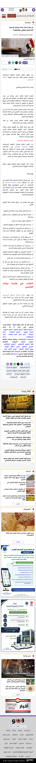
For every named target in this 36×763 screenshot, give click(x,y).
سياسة (20, 730)
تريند (6, 743)
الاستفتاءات (13, 377)
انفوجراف (29, 747)
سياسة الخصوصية (11, 756)
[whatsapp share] (13, 62)
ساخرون (21, 743)
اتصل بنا (21, 756)
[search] (2, 10)
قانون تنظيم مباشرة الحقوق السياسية (18, 371)
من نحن (28, 756)
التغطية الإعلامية (21, 146)
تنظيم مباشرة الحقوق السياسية (14, 295)
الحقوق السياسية (11, 367)
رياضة (14, 730)
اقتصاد (8, 730)
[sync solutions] (29, 761)
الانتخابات (9, 374)
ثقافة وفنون (29, 734)
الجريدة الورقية (8, 747)
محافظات (15, 734)
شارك (24, 63)
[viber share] (7, 364)
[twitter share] (16, 62)
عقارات (14, 739)
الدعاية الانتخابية (25, 367)
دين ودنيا (28, 743)
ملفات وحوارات (19, 747)
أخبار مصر (27, 730)
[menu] (33, 10)
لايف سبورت (7, 752)
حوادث (22, 734)
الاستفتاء (23, 377)
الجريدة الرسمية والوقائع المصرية (23, 752)
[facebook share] (20, 62)
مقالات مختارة (22, 739)
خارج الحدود (6, 734)
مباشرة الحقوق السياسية (22, 374)
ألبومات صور (13, 743)
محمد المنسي (28, 59)
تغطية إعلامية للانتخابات (13, 182)
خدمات (31, 739)
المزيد (18, 504)
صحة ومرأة (6, 739)
